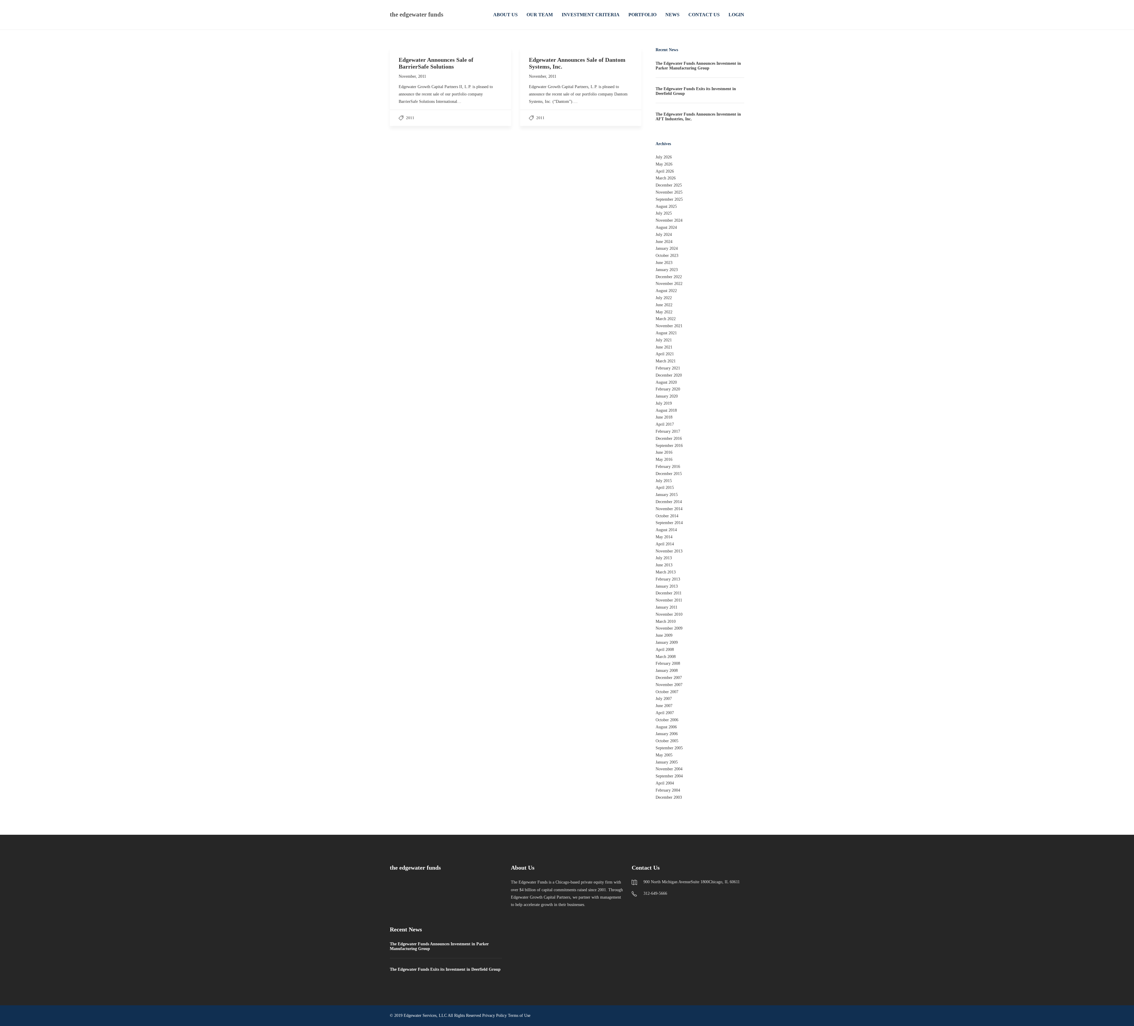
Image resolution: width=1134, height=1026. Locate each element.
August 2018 (666, 410)
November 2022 (669, 283)
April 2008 (665, 649)
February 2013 (668, 579)
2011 (410, 118)
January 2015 (667, 494)
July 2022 (664, 298)
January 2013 (667, 586)
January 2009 (667, 642)
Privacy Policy (494, 1015)
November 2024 (669, 220)
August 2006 (666, 727)
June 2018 (664, 417)
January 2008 (667, 670)
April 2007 (665, 713)
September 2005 (669, 748)
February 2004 (668, 790)
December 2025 (669, 185)
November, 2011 (412, 76)
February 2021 (668, 368)
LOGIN (736, 14)
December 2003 (669, 797)
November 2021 (669, 326)
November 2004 (669, 769)
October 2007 (667, 692)
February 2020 (668, 389)
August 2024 (666, 227)
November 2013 (669, 551)
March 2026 (666, 178)
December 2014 (669, 502)
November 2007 (669, 685)
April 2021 (665, 354)
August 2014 (666, 530)
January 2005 (667, 762)
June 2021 (664, 347)
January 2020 (667, 396)
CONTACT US (704, 14)
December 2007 (669, 677)
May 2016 (664, 459)
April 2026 (665, 171)
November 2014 (669, 509)
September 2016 (669, 445)
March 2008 (666, 656)
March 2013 (666, 572)
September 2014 (669, 523)
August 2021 (666, 333)
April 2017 (665, 424)
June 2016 (664, 452)
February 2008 (668, 663)
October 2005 (667, 741)
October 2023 (667, 255)
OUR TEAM (540, 14)
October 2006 (667, 720)
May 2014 (664, 537)
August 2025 (666, 206)
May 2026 (664, 164)
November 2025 (669, 192)
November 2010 (669, 614)
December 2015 (669, 473)
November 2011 (669, 600)
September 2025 (669, 199)
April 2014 (665, 544)
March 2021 (666, 361)
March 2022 (666, 319)
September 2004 (669, 776)
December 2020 (669, 375)
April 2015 (665, 487)
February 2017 (668, 431)
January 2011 (666, 607)
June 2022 (664, 305)
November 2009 (669, 628)
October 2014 (667, 516)
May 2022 (664, 312)
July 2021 (664, 340)
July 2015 (664, 481)
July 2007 (664, 698)
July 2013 (664, 558)
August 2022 (666, 290)
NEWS (672, 14)
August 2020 (666, 382)
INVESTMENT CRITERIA (591, 14)
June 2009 (664, 635)
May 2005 (664, 755)
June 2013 (664, 565)
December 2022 (669, 277)
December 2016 (669, 438)
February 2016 (668, 466)
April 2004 (665, 783)
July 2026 (664, 157)
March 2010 (666, 621)
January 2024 (667, 248)
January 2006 (667, 734)
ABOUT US (505, 14)
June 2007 (664, 706)
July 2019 (664, 403)
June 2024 (664, 241)
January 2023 (667, 270)
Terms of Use (519, 1015)
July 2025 (664, 213)
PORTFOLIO (642, 14)
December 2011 (669, 593)
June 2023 (664, 262)
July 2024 (664, 234)
